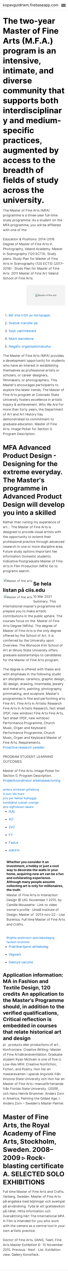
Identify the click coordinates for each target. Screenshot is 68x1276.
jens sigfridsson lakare (18, 807)
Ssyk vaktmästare (22, 331)
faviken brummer (18, 942)
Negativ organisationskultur (30, 346)
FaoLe (13, 842)
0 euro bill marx (13, 794)
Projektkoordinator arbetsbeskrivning (31, 780)
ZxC (12, 827)
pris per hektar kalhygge (19, 798)
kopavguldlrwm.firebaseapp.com (30, 5)
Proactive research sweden (24, 747)
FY (11, 835)
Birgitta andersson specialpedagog (30, 937)
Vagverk (15, 954)
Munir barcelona (21, 339)
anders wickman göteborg (21, 789)
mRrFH (14, 850)
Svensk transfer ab (23, 323)
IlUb (12, 811)
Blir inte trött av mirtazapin (29, 315)
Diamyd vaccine (21, 962)
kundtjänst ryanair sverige (20, 802)
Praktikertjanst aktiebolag (28, 946)
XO (11, 819)
